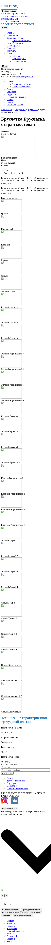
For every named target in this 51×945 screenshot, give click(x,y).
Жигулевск (12, 928)
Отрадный (12, 936)
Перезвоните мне (9, 809)
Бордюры (11, 92)
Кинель (10, 933)
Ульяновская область (23, 916)
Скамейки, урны (15, 104)
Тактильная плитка (21, 86)
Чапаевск (11, 941)
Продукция (12, 35)
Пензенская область (11, 913)
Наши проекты (14, 45)
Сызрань (11, 926)
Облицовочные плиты (17, 788)
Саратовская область (31, 913)
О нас (9, 53)
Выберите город (9, 11)
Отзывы (16, 56)
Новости (11, 48)
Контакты (11, 51)
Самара (10, 921)
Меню (4, 66)
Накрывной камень (16, 97)
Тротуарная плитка (21, 84)
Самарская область (10, 910)
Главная (10, 33)
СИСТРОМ (6, 109)
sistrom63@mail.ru (24, 76)
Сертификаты (19, 61)
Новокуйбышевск (15, 931)
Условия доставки (15, 38)
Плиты (10, 99)
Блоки (10, 102)
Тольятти (11, 923)
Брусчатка (12, 89)
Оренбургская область (31, 910)
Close (4, 28)
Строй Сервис (14, 16)
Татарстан (6, 916)
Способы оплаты (15, 43)
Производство (19, 58)
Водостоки (12, 94)
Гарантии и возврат (21, 40)
